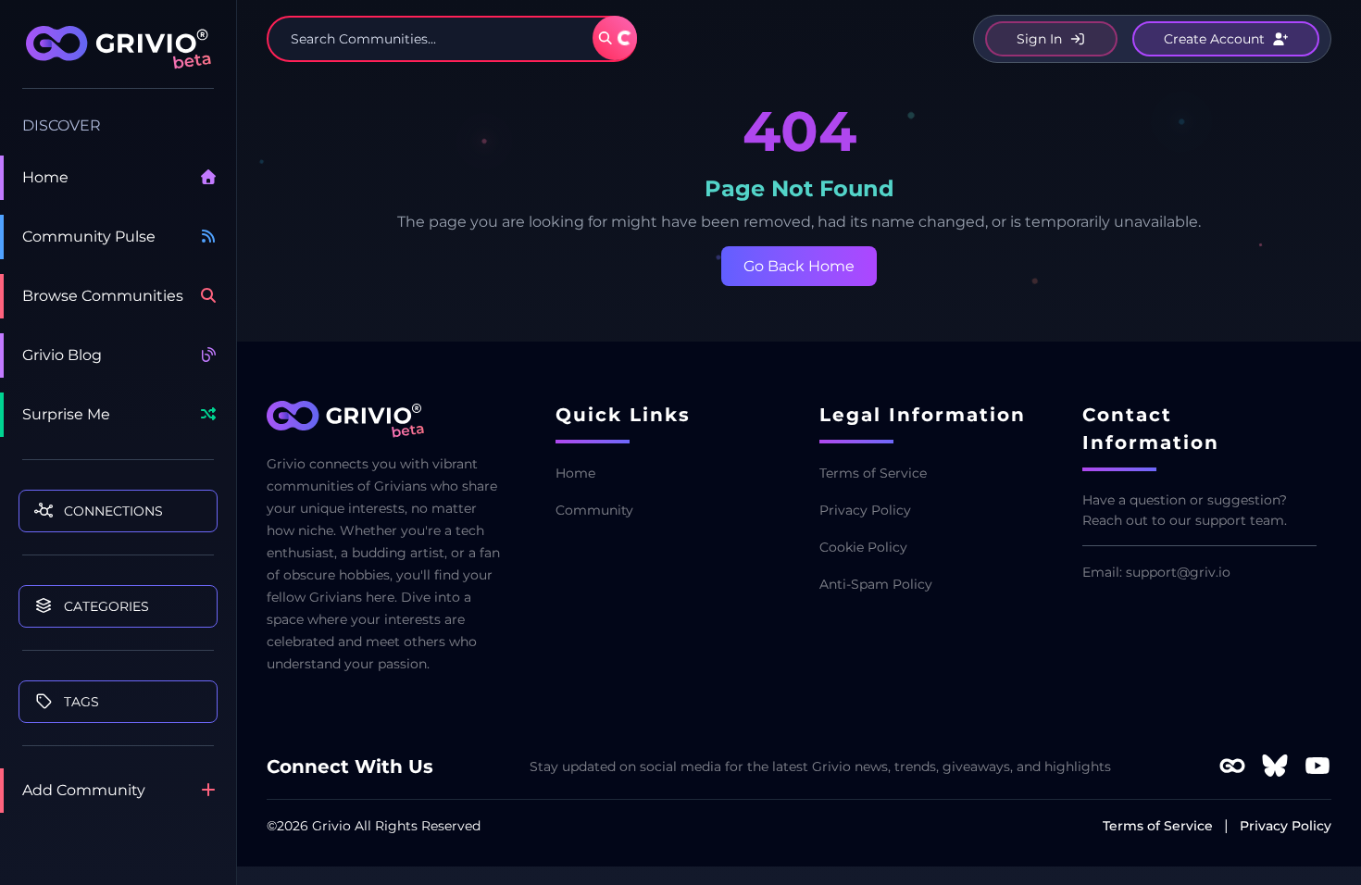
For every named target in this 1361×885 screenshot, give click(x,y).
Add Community (83, 790)
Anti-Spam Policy (875, 584)
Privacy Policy (865, 510)
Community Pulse (89, 236)
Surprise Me (66, 414)
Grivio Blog (62, 355)
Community (594, 510)
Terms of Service (873, 473)
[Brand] (118, 57)
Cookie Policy (863, 547)
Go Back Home (799, 266)
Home (45, 177)
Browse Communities (102, 296)
